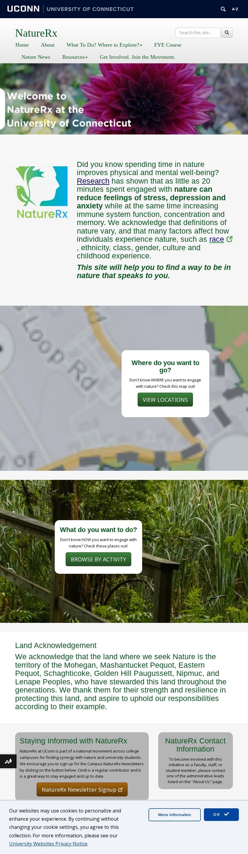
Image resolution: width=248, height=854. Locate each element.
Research (93, 181)
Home (22, 45)
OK (217, 814)
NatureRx (36, 33)
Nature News (35, 57)
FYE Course (167, 45)
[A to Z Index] (235, 9)
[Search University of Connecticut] (223, 9)
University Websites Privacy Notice (48, 843)
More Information (174, 814)
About (47, 45)
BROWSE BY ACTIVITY (98, 559)
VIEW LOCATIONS (165, 399)
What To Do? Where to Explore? (103, 45)
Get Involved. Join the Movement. (137, 57)
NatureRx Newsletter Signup (79, 789)
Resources (73, 57)
